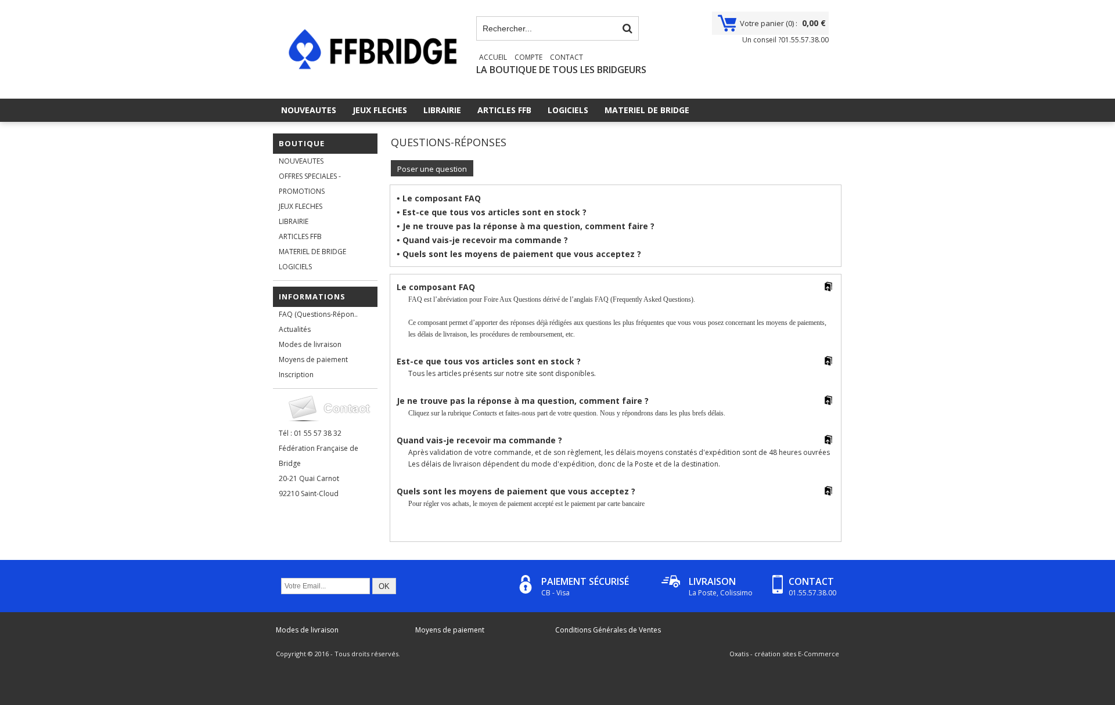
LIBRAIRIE (442, 109)
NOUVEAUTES (308, 109)
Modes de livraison (310, 344)
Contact (566, 57)
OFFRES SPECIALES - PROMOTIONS (310, 183)
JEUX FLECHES (380, 109)
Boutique (302, 143)
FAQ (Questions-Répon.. (318, 314)
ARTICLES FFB (504, 109)
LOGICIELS (568, 109)
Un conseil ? (785, 40)
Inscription (296, 374)
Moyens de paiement (313, 359)
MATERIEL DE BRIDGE (647, 109)
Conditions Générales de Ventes (608, 630)
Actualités (295, 329)
